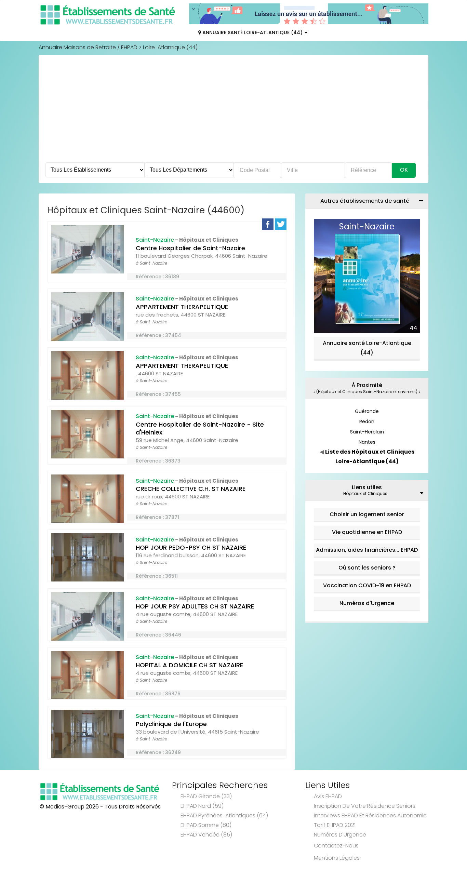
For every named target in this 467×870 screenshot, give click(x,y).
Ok (404, 170)
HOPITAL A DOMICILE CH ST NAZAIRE (189, 665)
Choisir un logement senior (367, 514)
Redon (366, 421)
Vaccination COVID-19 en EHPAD (367, 585)
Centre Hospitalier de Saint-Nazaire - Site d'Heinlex (200, 428)
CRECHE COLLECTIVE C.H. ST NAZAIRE (190, 488)
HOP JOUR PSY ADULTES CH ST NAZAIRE (195, 606)
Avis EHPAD (328, 796)
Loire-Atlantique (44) (170, 47)
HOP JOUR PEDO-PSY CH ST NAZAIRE (191, 547)
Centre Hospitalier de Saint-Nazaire (190, 248)
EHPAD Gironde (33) (206, 796)
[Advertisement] (233, 111)
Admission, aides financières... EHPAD (367, 550)
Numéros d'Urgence (366, 603)
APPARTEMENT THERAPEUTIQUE (182, 307)
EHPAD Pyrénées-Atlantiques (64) (224, 815)
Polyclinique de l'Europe (171, 724)
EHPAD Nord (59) (202, 806)
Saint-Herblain (367, 431)
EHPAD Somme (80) (206, 825)
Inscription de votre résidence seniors (364, 806)
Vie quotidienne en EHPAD (367, 532)
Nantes (367, 442)
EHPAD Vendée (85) (206, 835)
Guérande (367, 411)
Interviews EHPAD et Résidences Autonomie (370, 815)
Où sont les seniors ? (367, 568)
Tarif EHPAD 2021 (335, 825)
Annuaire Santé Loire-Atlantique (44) (252, 32)
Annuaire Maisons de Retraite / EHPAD (88, 47)
